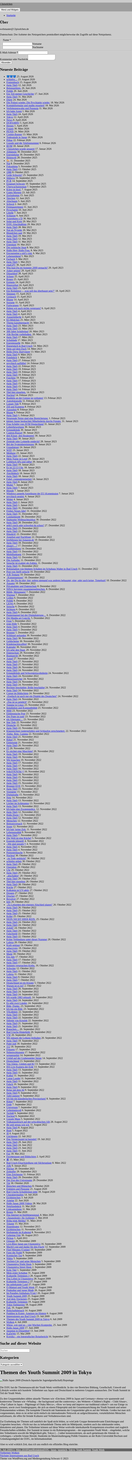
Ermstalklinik (13, 429)
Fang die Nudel (14, 1252)
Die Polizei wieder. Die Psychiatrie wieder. (28, 102)
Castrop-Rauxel (14, 432)
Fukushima (12, 166)
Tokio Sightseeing (15, 1304)
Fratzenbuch (12, 82)
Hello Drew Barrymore (18, 351)
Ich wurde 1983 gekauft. (18, 997)
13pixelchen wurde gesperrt (20, 148)
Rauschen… (12, 1029)
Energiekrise (12, 154)
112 (8, 1046)
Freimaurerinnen (14, 207)
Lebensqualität (13, 832)
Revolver (11, 899)
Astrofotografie (14, 401)
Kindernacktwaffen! (16, 644)
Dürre (9, 99)
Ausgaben (11, 409)
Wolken (10, 1322)
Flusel (30, 1449)
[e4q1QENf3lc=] (15, 771)
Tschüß (10, 1113)
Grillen (10, 597)
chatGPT (11, 264)
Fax (8, 1153)
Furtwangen (12, 305)
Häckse (10, 1168)
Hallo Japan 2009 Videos (19, 1203)
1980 (9, 172)
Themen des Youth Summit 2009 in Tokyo (28, 1319)
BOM (9, 146)
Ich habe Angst (14, 111)
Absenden (6, 62)
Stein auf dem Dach (16, 348)
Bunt (8, 1130)
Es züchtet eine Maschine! (19, 751)
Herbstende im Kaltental (18, 1232)
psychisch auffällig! (16, 363)
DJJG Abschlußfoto (16, 224)
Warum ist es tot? (15, 985)
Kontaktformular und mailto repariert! (25, 105)
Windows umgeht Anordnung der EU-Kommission (32, 493)
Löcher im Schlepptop (17, 803)
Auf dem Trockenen (16, 1299)
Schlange (11, 215)
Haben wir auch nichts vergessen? (23, 308)
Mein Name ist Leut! (17, 458)
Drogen (10, 893)
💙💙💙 (11, 76)
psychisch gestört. (15, 496)
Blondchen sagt (14, 233)
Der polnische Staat (16, 247)
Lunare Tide (12, 403)
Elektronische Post (15, 713)
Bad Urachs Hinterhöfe (18, 1032)
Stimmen (10, 293)
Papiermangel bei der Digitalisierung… (26, 615)
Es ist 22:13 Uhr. (15, 467)
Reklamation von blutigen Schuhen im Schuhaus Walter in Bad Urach (41, 568)
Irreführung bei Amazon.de (20, 540)
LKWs (9, 603)
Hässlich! (11, 534)
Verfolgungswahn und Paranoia (22, 108)
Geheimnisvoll (13, 1110)
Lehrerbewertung (15, 427)
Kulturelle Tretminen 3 (17, 1275)
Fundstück (11, 357)
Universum (12, 1107)
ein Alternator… (14, 719)
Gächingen (12, 1136)
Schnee (10, 276)
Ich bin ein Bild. (14, 1009)
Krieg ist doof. (13, 189)
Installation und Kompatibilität (21, 707)
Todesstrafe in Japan (16, 137)
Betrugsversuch (14, 823)
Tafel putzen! (13, 1095)
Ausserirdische (13, 317)
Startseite (11, 15)
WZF (9, 450)
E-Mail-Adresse (9, 52)
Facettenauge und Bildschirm (21, 1156)
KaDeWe (11, 1333)
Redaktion (38, 1449)
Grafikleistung (13, 548)
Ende (9, 1104)
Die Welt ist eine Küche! (18, 838)
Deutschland (12, 1061)
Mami (9, 954)
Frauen (10, 128)
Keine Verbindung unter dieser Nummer (26, 939)
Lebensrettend (13, 256)
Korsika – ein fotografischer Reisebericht (27, 1336)
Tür (8, 1183)
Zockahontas (12, 195)
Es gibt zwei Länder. (16, 1003)
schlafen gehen (14, 861)
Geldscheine (12, 641)
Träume (10, 1223)
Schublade (11, 340)
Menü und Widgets (10, 10)
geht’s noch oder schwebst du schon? (25, 525)
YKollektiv (12, 1011)
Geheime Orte (13, 1235)
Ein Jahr (10, 956)
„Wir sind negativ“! (16, 844)
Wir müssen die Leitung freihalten (23, 1037)
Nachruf (10, 395)
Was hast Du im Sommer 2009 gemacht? (27, 267)
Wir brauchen (13, 760)
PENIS (10, 131)
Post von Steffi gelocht (17, 571)
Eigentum (11, 244)
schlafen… (11, 79)
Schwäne (11, 968)
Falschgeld (11, 933)
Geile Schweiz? (14, 175)
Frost (9, 621)
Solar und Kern (14, 221)
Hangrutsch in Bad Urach (19, 346)
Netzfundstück (13, 1206)
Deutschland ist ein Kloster (20, 982)
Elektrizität (11, 742)
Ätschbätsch (12, 473)
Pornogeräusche (14, 852)
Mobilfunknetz (13, 554)
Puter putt (11, 1043)
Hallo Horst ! (13, 815)
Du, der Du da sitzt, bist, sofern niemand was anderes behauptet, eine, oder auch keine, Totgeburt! (56, 580)
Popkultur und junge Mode (20, 1290)
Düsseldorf (12, 273)
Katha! (9, 1075)
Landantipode (13, 516)
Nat (8, 163)
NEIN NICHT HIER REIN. (21, 919)
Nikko (9, 1258)
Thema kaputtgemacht (17, 322)
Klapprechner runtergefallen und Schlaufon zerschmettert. (35, 731)
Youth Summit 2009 (16, 1296)
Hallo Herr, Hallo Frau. (18, 250)
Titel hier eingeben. (16, 392)
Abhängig (11, 151)
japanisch (62, 1449)
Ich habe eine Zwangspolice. (21, 809)
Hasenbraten (12, 1226)
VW (8, 1035)
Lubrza (10, 942)
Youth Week (98, 1449)
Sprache (10, 606)
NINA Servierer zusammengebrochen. (25, 589)
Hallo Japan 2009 (15, 1327)
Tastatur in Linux (15, 705)
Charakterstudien (15, 1194)
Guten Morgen (13, 192)
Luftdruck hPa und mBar (19, 461)
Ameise (10, 1200)
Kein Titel (11, 1270)
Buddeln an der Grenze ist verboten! (24, 398)
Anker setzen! (13, 270)
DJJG (46, 1449)
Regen (9, 279)
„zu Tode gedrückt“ (16, 858)
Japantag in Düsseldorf (18, 1330)
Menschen (11, 820)
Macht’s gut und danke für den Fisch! (25, 1246)
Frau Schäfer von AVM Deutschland (25, 424)
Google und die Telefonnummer (22, 143)
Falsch (9, 1084)
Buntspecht (12, 655)
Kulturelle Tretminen (17, 1301)
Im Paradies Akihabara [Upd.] (21, 1293)
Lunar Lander (13, 1078)
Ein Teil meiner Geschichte (20, 93)
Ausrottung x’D (14, 218)
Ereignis (10, 282)
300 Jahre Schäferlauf (17, 331)
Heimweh (11, 157)
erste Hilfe (11, 623)
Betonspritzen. (13, 88)
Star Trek (11, 722)
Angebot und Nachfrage (18, 537)
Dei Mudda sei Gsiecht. (18, 618)
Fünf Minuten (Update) (18, 1249)
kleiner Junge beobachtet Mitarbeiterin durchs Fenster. (33, 421)
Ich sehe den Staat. (15, 650)
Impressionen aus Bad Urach (21, 1316)
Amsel (9, 658)
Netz (8, 797)
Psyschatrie (12, 209)
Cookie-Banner (14, 134)
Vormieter (11, 791)
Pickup (10, 1238)
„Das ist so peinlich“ (16, 702)
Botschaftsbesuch (15, 1310)
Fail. (8, 1307)
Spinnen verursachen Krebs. (20, 965)
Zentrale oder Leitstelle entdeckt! (23, 441)
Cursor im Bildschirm (17, 693)
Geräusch (11, 296)
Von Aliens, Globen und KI (20, 1064)
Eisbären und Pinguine (17, 1189)
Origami (10, 1241)
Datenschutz (12, 652)
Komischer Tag (14, 1255)
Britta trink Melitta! (16, 1220)
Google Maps (13, 1119)
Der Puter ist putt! (15, 716)
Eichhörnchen (13, 1197)
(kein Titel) (12, 85)
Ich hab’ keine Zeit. (16, 829)
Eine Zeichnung (14, 1174)
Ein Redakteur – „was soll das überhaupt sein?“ (30, 291)
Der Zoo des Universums (19, 1180)
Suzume (10, 302)
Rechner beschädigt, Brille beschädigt (25, 687)
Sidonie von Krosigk (17, 1020)
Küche (9, 887)
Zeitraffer (11, 1171)
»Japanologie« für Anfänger (20, 1217)
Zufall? (10, 927)
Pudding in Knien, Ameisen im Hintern (26, 1313)
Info (8, 901)
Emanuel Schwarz (15, 183)
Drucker (10, 896)
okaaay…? (11, 545)
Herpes (10, 125)
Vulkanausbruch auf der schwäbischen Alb (28, 1121)
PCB (8, 181)
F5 (7, 748)
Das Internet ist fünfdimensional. (22, 1215)
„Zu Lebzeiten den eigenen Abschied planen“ (29, 904)
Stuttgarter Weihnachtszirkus (20, 519)
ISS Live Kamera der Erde (19, 1066)
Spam (9, 826)
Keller (9, 916)
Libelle (10, 212)
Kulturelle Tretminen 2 (17, 1281)
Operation (11, 867)
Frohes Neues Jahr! (16, 511)
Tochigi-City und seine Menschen (23, 1261)
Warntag (10, 595)
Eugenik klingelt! (15, 841)
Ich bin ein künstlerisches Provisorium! (26, 1098)
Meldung (11, 453)
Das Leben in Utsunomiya (19, 1278)
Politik (9, 91)
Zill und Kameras (15, 406)
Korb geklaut (13, 945)
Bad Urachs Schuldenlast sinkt (22, 1191)
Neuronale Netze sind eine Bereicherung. (27, 418)
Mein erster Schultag (16, 1272)
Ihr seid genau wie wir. (18, 1124)
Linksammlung (14, 1209)
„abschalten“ (12, 875)
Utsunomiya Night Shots (19, 1264)
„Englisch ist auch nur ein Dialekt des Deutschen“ (31, 696)
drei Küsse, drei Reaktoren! (20, 435)
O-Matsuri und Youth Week (20, 1287)
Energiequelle (13, 343)
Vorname (37, 43)
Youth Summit (83, 1449)
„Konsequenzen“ (15, 577)
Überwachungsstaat (16, 186)
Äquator (10, 583)
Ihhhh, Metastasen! (16, 592)
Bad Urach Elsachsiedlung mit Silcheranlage (29, 1162)
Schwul (10, 204)
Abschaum (11, 201)
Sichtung (10, 609)
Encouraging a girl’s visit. (19, 253)
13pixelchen (6, 4)
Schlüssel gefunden (16, 635)
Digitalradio (12, 794)
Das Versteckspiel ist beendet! (21, 1139)
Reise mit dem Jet (15, 1090)
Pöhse (9, 140)
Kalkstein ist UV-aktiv (17, 890)
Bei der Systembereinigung (20, 444)
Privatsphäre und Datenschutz (21, 586)
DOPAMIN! (12, 122)
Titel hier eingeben (15, 881)
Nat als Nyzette (14, 230)
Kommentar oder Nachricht (14, 59)
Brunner (10, 632)
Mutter (9, 485)
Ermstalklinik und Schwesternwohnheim (27, 673)
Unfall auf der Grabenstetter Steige (24, 1058)
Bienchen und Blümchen (19, 1186)
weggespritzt (12, 1055)
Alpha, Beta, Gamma (17, 733)
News (9, 120)
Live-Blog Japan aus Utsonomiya (23, 1244)
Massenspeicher (14, 678)
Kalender (11, 647)
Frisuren (10, 1049)
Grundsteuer (12, 447)
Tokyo (9, 117)
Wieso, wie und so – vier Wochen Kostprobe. (29, 1325)
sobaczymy (12, 948)
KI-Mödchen (13, 319)
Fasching (11, 377)
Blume (9, 299)
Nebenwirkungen (15, 1052)
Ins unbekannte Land (17, 1284)
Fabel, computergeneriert (19, 479)
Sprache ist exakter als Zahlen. (21, 563)
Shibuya (10, 178)
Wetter (9, 499)
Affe (8, 1165)
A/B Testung (12, 574)
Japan (53, 1449)
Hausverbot (12, 285)
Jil (7, 1133)
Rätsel (9, 739)
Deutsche (11, 725)
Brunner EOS (13, 786)
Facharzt (10, 259)
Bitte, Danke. (13, 1006)
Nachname (37, 47)
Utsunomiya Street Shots (19, 1267)
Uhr (8, 870)
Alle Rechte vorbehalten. (19, 334)
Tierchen (10, 198)
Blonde (10, 490)
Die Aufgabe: (13, 560)
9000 (9, 710)
